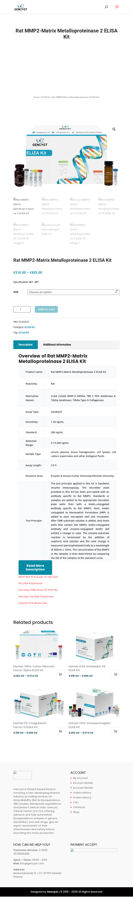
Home (36, 97)
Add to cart (46, 309)
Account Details (83, 783)
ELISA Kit (45, 97)
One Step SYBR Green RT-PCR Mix (38, 589)
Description (26, 344)
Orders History (82, 792)
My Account (80, 778)
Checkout (79, 807)
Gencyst (52, 891)
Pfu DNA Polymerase (31, 583)
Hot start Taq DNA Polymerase (36, 596)
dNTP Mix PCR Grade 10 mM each (38, 576)
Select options (60, 674)
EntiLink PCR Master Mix (33, 603)
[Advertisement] (66, 67)
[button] (114, 129)
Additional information (57, 344)
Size (16, 292)
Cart (76, 802)
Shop (76, 812)
